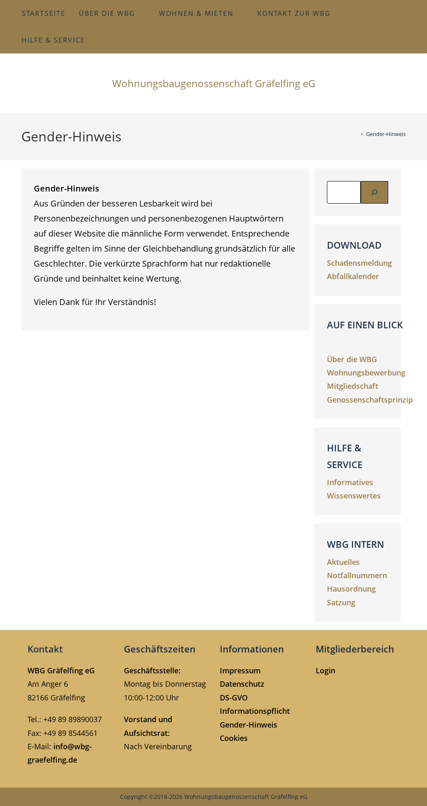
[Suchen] (374, 192)
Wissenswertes (354, 496)
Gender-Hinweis (386, 134)
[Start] (356, 134)
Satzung (341, 602)
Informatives (350, 482)
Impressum (240, 670)
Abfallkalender (353, 276)
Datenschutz (242, 684)
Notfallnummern (357, 575)
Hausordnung (351, 589)
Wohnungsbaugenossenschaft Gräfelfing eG (213, 83)
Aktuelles (343, 562)
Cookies (234, 738)
